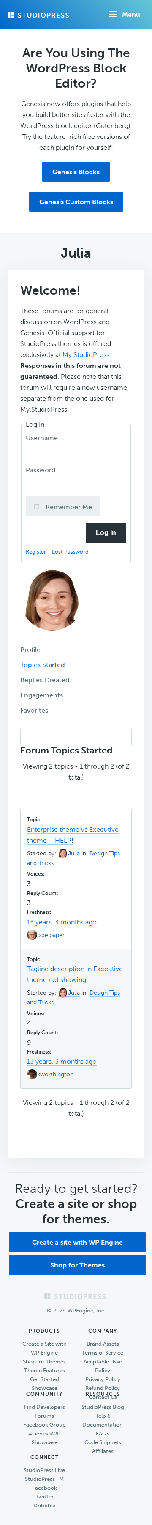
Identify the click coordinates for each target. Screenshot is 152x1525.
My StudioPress (85, 355)
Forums (44, 1416)
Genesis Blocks (76, 172)
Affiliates (103, 1451)
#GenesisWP (44, 1433)
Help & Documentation (102, 1420)
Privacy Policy (102, 1379)
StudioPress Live (44, 1470)
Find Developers (44, 1407)
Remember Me (68, 507)
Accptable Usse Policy (103, 1365)
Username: (44, 438)
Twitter (44, 1496)
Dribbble (44, 1505)
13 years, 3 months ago (62, 922)
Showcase (44, 1388)
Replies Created (45, 680)
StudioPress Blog (102, 1407)
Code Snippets (102, 1442)
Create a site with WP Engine (77, 1242)
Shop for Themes (77, 1265)
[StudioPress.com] (39, 15)
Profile (30, 650)
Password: (43, 470)
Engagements (41, 695)
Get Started (44, 1379)
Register (37, 551)
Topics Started (42, 665)
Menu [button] (131, 15)
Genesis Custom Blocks (76, 202)
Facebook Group (44, 1424)
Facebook (44, 1488)
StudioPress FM (44, 1479)
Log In (106, 532)
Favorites (34, 710)
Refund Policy (102, 1388)
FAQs (102, 1433)
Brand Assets (103, 1344)
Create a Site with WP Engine (44, 1348)
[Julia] (52, 637)
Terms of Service (102, 1352)
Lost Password (70, 551)
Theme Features (44, 1370)
